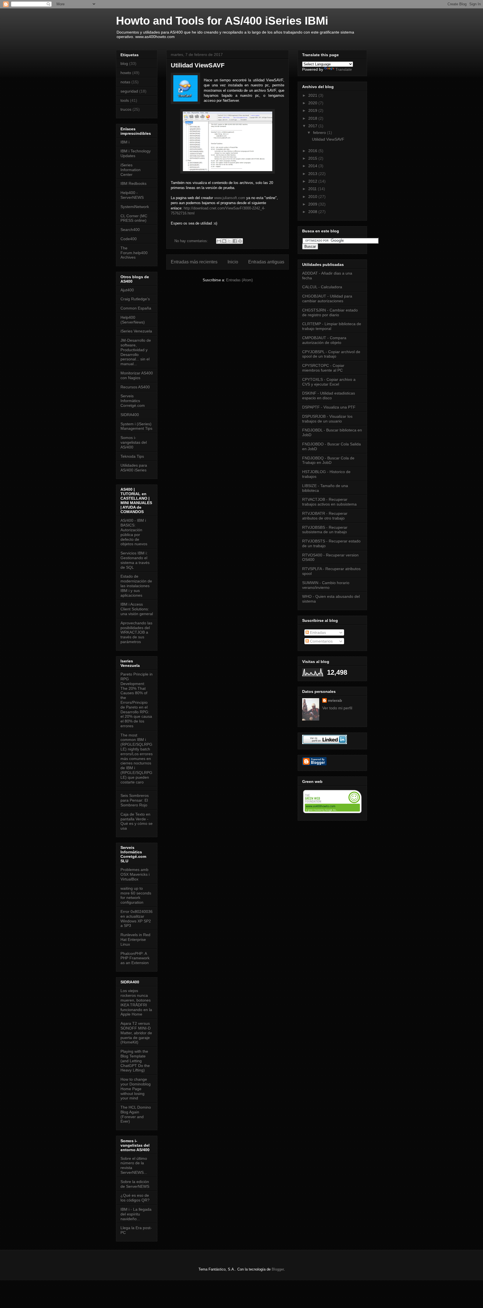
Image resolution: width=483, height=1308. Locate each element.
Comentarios (321, 641)
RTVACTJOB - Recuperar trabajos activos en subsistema (329, 501)
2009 (313, 204)
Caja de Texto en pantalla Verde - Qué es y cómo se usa (136, 821)
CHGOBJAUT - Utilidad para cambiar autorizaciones (327, 298)
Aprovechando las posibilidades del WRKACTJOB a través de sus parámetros (136, 632)
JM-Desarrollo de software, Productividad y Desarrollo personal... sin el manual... (135, 352)
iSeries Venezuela (136, 331)
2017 (313, 126)
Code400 (128, 239)
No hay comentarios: (191, 241)
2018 (313, 118)
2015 (313, 158)
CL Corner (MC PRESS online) (133, 218)
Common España (135, 308)
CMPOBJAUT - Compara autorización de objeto (324, 340)
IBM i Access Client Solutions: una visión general (136, 609)
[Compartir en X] (229, 241)
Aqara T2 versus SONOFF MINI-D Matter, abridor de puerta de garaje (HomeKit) (136, 1032)
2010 (313, 196)
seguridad (129, 91)
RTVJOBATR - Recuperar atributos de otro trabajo (324, 515)
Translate (343, 69)
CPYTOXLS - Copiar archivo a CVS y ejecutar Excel (329, 381)
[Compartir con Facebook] (235, 241)
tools (124, 100)
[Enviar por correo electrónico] (219, 241)
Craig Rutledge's (135, 299)
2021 (313, 95)
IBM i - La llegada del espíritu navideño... (135, 1214)
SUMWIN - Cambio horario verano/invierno (325, 585)
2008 (313, 211)
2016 (313, 150)
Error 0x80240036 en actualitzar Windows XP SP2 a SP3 (136, 918)
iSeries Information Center (130, 170)
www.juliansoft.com (229, 198)
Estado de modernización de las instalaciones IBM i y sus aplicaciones (136, 585)
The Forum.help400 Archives (134, 253)
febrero (320, 132)
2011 (313, 188)
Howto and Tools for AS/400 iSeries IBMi (222, 21)
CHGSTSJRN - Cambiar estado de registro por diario (330, 312)
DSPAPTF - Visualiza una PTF (329, 407)
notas (125, 82)
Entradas (317, 632)
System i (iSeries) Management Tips (136, 426)
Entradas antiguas (266, 261)
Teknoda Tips (132, 456)
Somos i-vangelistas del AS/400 (133, 442)
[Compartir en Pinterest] (240, 241)
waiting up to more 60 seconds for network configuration (135, 895)
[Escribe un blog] (224, 241)
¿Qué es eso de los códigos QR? (135, 1197)
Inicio (233, 261)
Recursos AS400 (135, 387)
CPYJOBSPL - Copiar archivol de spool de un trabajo (331, 354)
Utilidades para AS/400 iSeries (133, 467)
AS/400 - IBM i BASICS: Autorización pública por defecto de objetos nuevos (133, 532)
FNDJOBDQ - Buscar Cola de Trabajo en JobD (328, 460)
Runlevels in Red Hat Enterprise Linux (135, 939)
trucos (125, 109)
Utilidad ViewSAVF (197, 65)
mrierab (335, 700)
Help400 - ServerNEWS (132, 195)
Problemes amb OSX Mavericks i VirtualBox (135, 874)
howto (125, 72)
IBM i (124, 142)
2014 (313, 166)
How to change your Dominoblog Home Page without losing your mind (135, 1088)
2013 (313, 173)
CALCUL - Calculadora (322, 287)
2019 (313, 110)
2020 (313, 103)
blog (124, 63)
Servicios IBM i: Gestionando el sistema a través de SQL (135, 560)
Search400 (130, 229)
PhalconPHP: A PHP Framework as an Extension (135, 958)
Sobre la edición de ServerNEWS (134, 1184)
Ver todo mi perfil (337, 708)
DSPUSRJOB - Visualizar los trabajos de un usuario (327, 418)
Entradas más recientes (194, 261)
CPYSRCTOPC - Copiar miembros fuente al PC (323, 367)
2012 (313, 181)
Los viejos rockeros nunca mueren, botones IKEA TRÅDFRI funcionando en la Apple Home (136, 1002)
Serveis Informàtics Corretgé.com (132, 401)
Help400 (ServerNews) (132, 319)
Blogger (278, 1269)
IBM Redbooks (133, 183)
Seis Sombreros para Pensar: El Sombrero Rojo (134, 800)
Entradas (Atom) (239, 280)
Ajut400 (127, 290)
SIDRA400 (129, 414)
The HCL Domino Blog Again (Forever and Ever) (135, 1114)
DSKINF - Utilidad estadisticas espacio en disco (328, 395)
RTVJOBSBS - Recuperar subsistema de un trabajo (324, 529)
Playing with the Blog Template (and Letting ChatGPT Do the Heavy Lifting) (135, 1060)
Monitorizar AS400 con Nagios (136, 375)
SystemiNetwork (134, 206)
